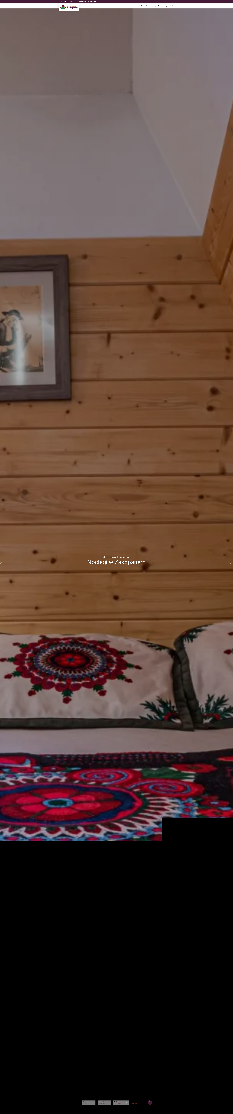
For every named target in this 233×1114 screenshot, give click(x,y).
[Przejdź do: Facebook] (172, 2)
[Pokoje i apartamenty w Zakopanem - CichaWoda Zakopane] (69, 7)
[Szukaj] (150, 1102)
